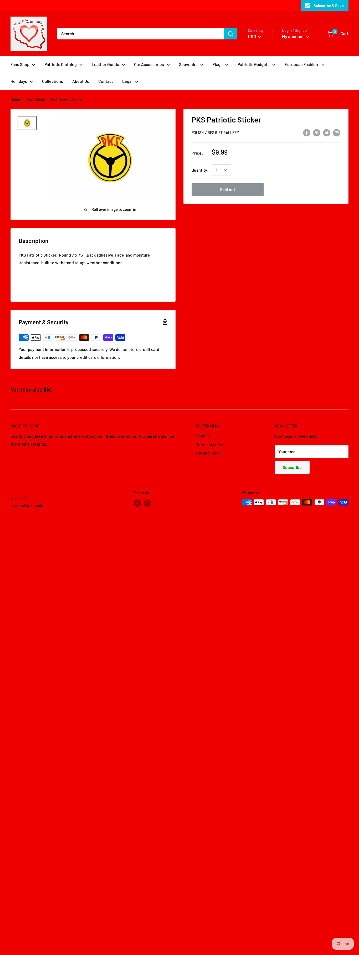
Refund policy (209, 452)
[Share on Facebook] (306, 132)
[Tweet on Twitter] (326, 132)
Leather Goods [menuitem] (105, 64)
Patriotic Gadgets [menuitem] (254, 64)
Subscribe (292, 467)
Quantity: (200, 169)
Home (15, 99)
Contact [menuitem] (105, 81)
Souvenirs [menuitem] (188, 64)
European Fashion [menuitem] (302, 64)
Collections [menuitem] (52, 81)
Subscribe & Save (329, 5)
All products (35, 99)
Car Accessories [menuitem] (149, 64)
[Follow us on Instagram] (147, 503)
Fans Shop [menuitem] (20, 64)
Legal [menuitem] (127, 81)
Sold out (227, 189)
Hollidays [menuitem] (19, 81)
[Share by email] (336, 132)
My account (293, 36)
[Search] (230, 33)
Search (202, 435)
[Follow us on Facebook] (137, 503)
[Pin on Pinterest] (316, 132)
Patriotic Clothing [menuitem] (60, 64)
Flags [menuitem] (218, 64)
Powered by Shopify (27, 505)
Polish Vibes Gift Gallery (215, 133)
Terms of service (211, 444)
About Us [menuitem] (80, 81)
